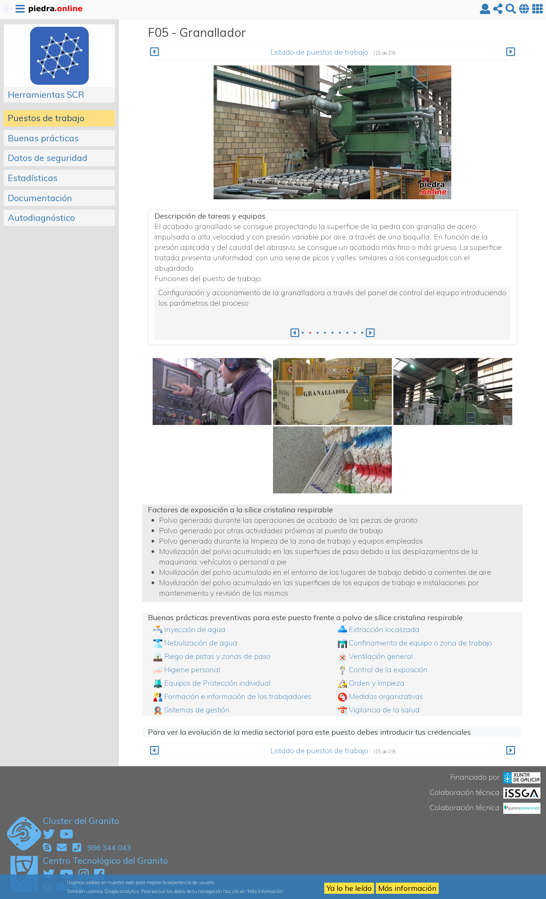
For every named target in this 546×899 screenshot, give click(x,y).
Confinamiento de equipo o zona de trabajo (420, 642)
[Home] (55, 9)
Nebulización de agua (200, 642)
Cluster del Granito (81, 820)
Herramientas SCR (46, 94)
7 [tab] (347, 332)
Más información (407, 888)
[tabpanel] (332, 297)
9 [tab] (362, 332)
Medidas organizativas (386, 696)
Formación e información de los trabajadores (237, 696)
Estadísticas (33, 177)
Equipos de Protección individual (217, 682)
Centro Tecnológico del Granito (105, 860)
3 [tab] (317, 332)
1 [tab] (302, 332)
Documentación (40, 197)
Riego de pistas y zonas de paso (217, 656)
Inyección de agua (194, 629)
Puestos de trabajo (46, 117)
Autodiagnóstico (41, 217)
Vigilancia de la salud (384, 709)
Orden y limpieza (376, 682)
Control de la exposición (388, 669)
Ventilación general (381, 656)
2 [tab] (310, 332)
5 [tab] (332, 332)
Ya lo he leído (349, 888)
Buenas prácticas (43, 138)
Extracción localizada (384, 629)
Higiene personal (192, 669)
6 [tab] (340, 332)
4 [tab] (325, 332)
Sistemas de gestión (197, 709)
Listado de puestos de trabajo (319, 52)
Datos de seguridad (47, 157)
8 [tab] (354, 332)
